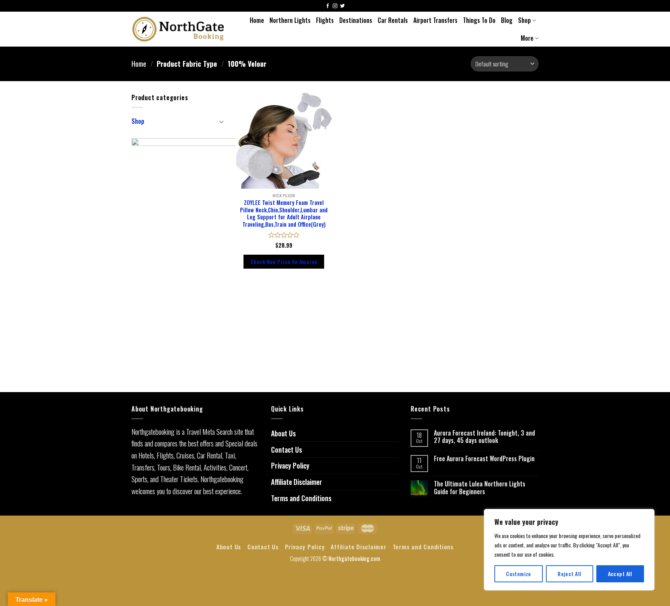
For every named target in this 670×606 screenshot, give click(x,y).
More (527, 38)
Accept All (620, 574)
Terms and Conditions (301, 498)
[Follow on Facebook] (327, 6)
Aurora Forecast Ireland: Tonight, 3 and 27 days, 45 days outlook (484, 436)
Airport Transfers (435, 20)
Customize (518, 574)
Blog (507, 20)
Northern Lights (290, 20)
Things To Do (479, 20)
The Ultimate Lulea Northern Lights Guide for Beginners (479, 487)
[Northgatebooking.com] (178, 29)
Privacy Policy (290, 465)
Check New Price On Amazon (283, 261)
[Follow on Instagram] (335, 6)
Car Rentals (393, 20)
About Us (283, 433)
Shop (524, 20)
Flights (325, 20)
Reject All (569, 574)
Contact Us (286, 450)
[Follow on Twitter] (342, 6)
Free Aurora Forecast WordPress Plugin (484, 458)
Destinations (355, 20)
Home (257, 20)
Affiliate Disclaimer (296, 482)
